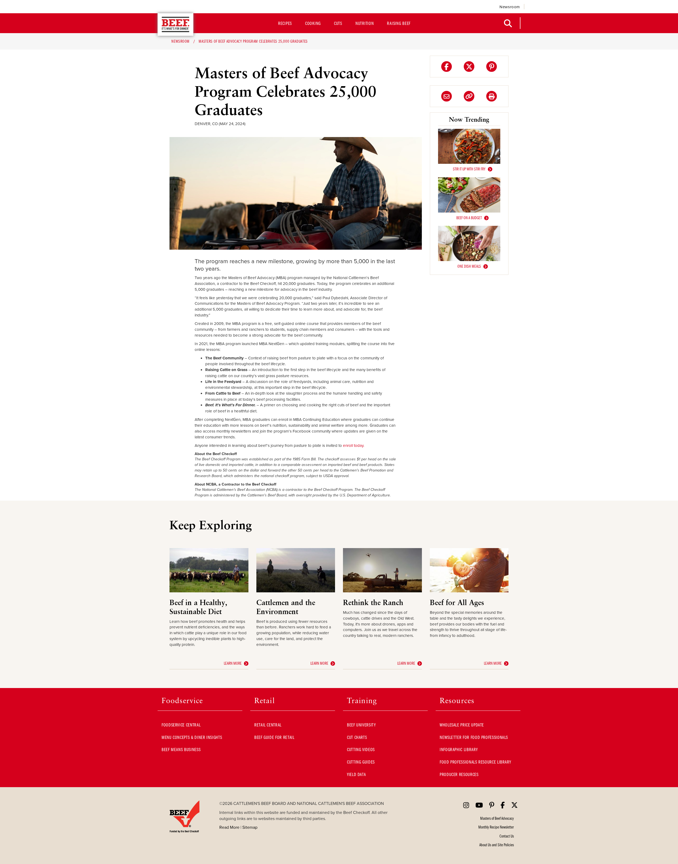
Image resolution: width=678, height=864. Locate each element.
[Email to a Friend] (446, 96)
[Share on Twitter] (469, 66)
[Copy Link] (469, 96)
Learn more (233, 663)
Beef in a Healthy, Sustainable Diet (198, 607)
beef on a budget (469, 217)
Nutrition (364, 23)
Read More (229, 827)
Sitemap (249, 827)
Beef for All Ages (457, 602)
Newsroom (509, 7)
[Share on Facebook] (446, 66)
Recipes (285, 23)
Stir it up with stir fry (469, 168)
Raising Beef (399, 23)
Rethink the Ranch (373, 602)
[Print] (491, 96)
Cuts (338, 23)
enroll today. (353, 445)
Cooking (313, 23)
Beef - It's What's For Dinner (175, 24)
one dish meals (469, 266)
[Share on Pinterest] (491, 66)
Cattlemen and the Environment (285, 607)
